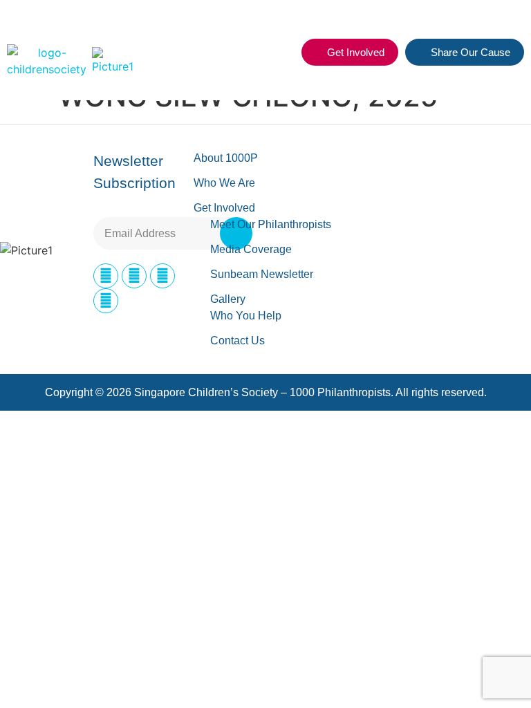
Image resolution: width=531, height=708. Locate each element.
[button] (283, 52)
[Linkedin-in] (162, 275)
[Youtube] (105, 300)
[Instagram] (134, 275)
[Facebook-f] (105, 275)
